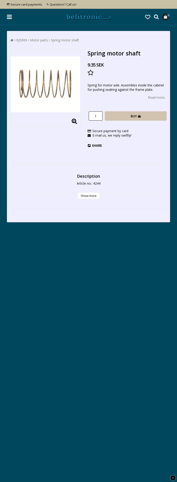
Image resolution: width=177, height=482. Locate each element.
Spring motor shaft (65, 40)
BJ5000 (21, 40)
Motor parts (39, 40)
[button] (147, 17)
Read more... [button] (157, 97)
